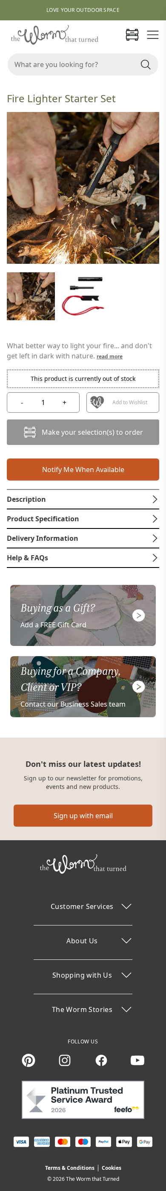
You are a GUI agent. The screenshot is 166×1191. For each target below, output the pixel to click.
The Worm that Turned (92, 1179)
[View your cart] (132, 34)
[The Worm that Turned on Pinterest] (28, 1060)
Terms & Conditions (69, 1167)
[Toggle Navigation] (153, 34)
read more (110, 356)
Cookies (111, 1167)
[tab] (83, 499)
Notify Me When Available (83, 469)
